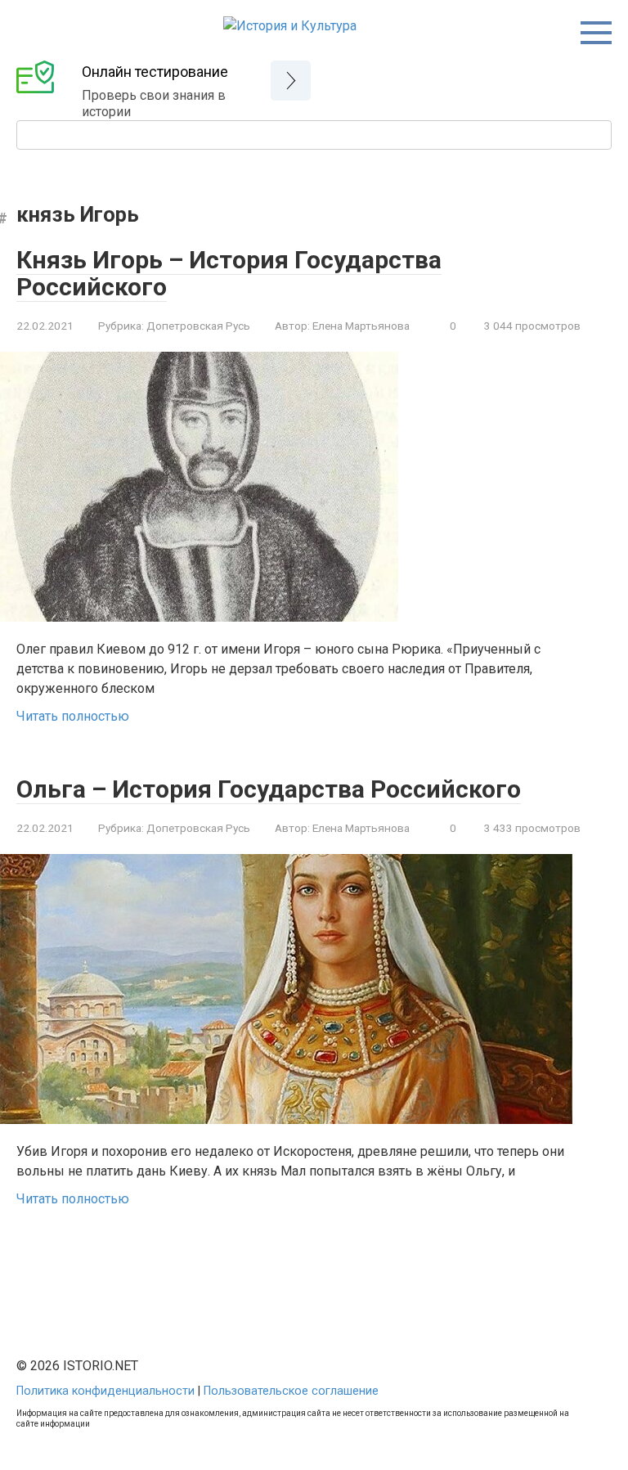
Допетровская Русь (198, 325)
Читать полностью (72, 716)
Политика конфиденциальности (105, 1391)
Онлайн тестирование (155, 71)
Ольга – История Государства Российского (268, 789)
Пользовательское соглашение (291, 1391)
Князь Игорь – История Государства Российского (229, 273)
